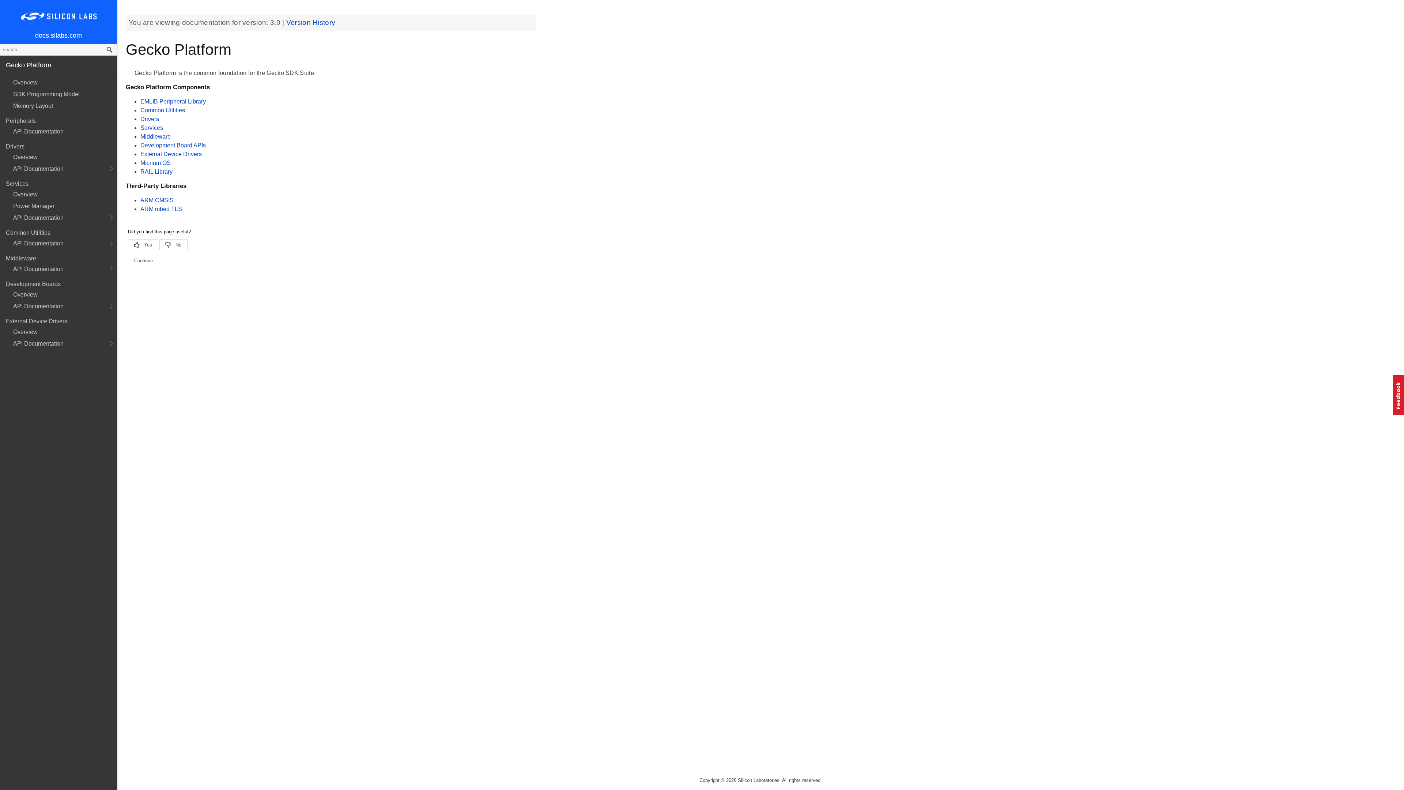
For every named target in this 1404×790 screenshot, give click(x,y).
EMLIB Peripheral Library (173, 101)
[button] (1398, 395)
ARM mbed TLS (161, 209)
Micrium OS (155, 163)
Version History (311, 22)
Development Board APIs (173, 145)
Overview (25, 82)
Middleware (155, 136)
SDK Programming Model (46, 94)
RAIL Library (156, 172)
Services (151, 128)
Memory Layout (33, 106)
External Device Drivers (171, 154)
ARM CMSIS (157, 200)
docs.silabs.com (58, 35)
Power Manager (33, 206)
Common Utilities (162, 110)
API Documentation (38, 131)
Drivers (149, 119)
